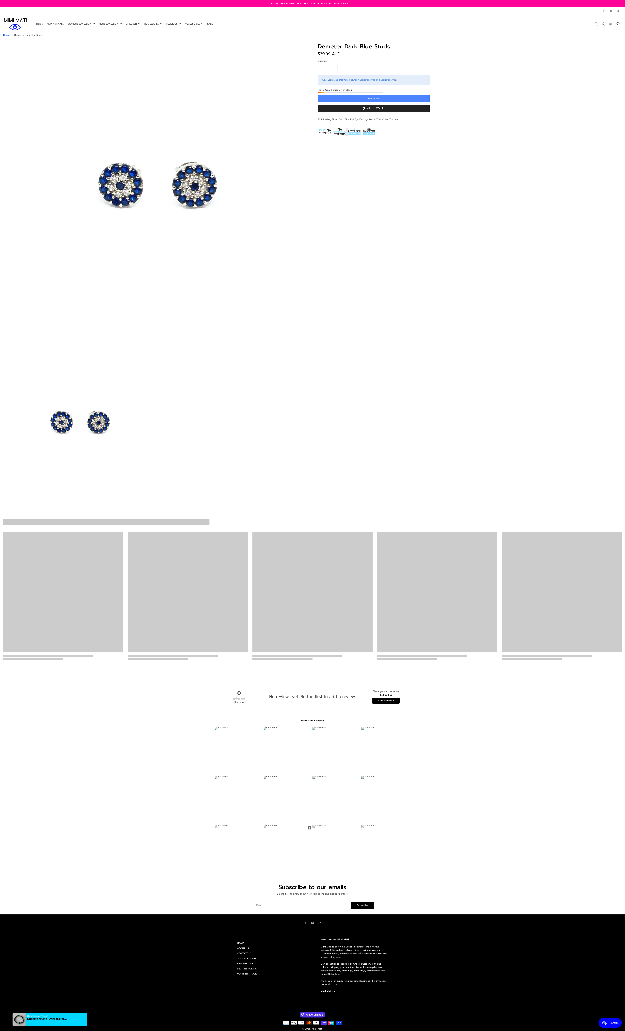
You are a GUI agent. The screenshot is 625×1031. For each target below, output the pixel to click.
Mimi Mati (317, 1029)
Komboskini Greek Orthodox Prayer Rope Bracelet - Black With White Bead (47, 1018)
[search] (596, 24)
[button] (374, 98)
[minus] (321, 67)
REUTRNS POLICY (246, 968)
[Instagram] (611, 10)
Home (6, 35)
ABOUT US (243, 948)
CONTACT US (244, 953)
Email (259, 905)
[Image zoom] (155, 196)
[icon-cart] (610, 24)
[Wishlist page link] (618, 23)
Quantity (322, 61)
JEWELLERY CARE (247, 958)
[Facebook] (603, 10)
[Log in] (603, 23)
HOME (240, 943)
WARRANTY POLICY (248, 973)
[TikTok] (618, 10)
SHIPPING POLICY (246, 963)
